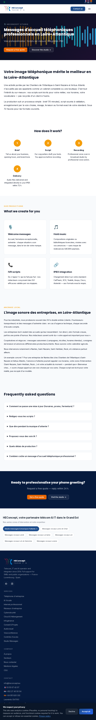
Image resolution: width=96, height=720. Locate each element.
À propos (8, 654)
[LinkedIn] (12, 584)
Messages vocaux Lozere (47, 541)
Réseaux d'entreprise (13, 608)
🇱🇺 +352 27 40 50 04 (12, 691)
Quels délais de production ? (23, 446)
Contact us (78, 9)
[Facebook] (6, 584)
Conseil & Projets (11, 625)
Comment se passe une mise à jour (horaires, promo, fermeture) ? (41, 406)
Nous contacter (10, 662)
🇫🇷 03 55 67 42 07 (11, 687)
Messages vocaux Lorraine (39, 535)
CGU (6, 670)
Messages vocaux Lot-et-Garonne (18, 541)
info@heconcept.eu (12, 683)
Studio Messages (11, 641)
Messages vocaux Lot (63, 535)
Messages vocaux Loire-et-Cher (55, 529)
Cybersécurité (10, 612)
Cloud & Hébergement (13, 617)
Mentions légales (11, 666)
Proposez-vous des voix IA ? (23, 436)
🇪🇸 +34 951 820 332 (12, 695)
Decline (72, 711)
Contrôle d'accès (11, 637)
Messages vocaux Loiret (14, 535)
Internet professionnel (13, 604)
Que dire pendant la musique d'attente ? (29, 426)
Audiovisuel (8, 629)
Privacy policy (45, 716)
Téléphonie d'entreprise (14, 596)
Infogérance (9, 621)
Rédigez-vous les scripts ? (22, 416)
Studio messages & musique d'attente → (21, 529)
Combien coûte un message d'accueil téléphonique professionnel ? (42, 456)
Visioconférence (11, 633)
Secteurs (7, 658)
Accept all (86, 711)
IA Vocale (8, 600)
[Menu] (89, 9)
